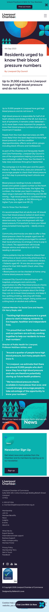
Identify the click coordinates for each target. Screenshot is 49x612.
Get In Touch (7, 552)
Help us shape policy (10, 540)
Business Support (8, 538)
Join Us (5, 513)
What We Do (7, 531)
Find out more (25, 7)
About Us (5, 525)
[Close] (46, 5)
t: (8, 502)
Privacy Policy (7, 548)
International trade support (12, 536)
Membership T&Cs (9, 550)
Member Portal (8, 543)
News (4, 518)
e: (18, 505)
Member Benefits (9, 515)
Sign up (11, 470)
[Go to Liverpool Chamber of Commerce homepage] (9, 15)
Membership (7, 511)
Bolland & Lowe (18, 591)
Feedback (6, 555)
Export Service (7, 533)
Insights (5, 520)
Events (5, 523)
